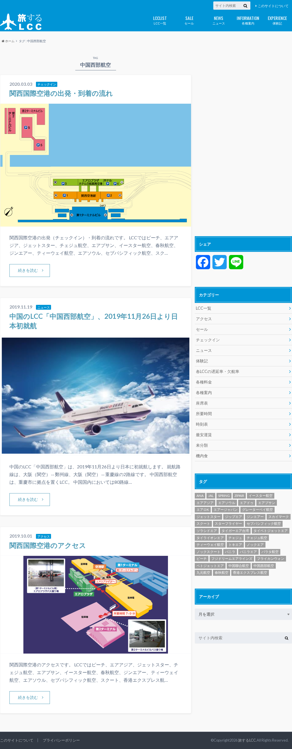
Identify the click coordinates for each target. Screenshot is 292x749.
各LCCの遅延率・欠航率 (217, 371)
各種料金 (204, 381)
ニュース (218, 20)
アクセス (204, 318)
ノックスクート (208, 552)
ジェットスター (208, 517)
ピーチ (201, 558)
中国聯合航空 (238, 566)
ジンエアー (255, 517)
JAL (211, 495)
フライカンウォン (270, 558)
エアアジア (205, 503)
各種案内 (248, 20)
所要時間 (204, 413)
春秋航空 (221, 572)
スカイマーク (278, 517)
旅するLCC (247, 740)
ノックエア (255, 544)
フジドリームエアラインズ (231, 558)
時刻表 (202, 424)
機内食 (202, 455)
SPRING (224, 495)
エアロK (202, 509)
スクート (203, 523)
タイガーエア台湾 (235, 530)
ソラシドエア (206, 530)
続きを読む (28, 270)
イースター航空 (261, 495)
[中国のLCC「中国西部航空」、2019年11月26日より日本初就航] (95, 452)
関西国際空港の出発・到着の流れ (61, 93)
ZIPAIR (239, 495)
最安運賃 (204, 434)
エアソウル (226, 503)
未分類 (202, 445)
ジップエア (233, 517)
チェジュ (235, 538)
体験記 (277, 20)
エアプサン (266, 503)
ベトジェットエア (210, 566)
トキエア (235, 544)
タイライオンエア (210, 538)
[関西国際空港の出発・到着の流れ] (95, 223)
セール (189, 20)
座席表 (202, 403)
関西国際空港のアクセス (47, 545)
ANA (200, 495)
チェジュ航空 (257, 538)
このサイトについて (273, 6)
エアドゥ (247, 503)
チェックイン (208, 339)
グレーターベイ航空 (257, 509)
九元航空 (203, 572)
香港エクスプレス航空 (250, 572)
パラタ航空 (270, 552)
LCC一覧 (160, 20)
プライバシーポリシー (61, 740)
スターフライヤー (228, 523)
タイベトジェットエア (271, 530)
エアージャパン (226, 509)
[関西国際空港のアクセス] (95, 650)
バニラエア (248, 552)
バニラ (230, 552)
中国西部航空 (264, 566)
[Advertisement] (243, 141)
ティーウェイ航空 (210, 544)
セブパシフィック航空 (264, 523)
